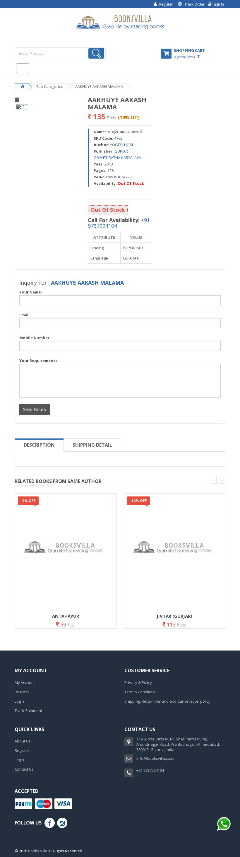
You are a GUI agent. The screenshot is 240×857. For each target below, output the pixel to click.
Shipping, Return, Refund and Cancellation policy (167, 701)
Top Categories (49, 86)
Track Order (194, 4)
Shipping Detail (92, 445)
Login (19, 701)
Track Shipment (28, 710)
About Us (23, 741)
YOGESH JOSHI (123, 144)
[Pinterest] (62, 823)
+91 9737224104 (150, 770)
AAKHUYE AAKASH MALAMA (99, 86)
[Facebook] (49, 823)
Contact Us (24, 769)
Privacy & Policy (138, 682)
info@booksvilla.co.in (155, 758)
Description (39, 445)
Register (165, 4)
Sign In (218, 4)
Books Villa (37, 850)
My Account (25, 682)
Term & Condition (139, 691)
